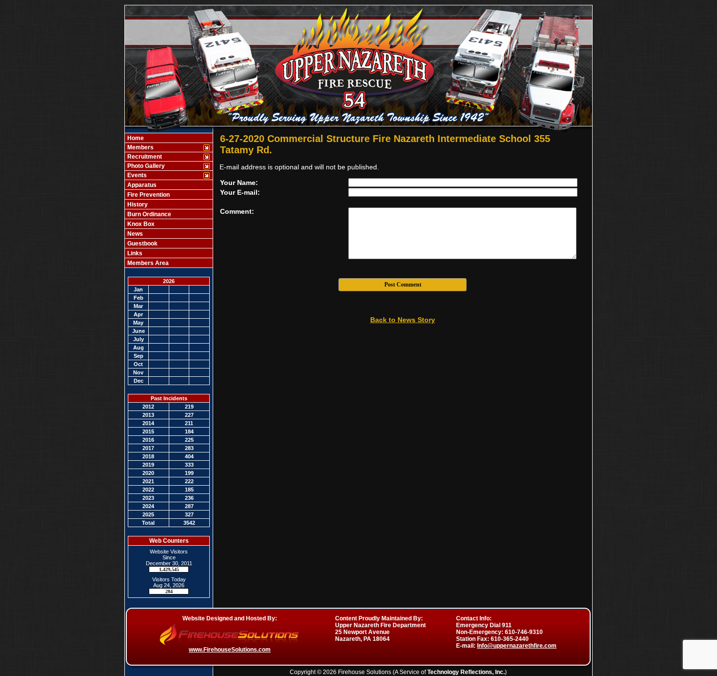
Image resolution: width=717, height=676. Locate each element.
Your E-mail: (240, 192)
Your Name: (239, 182)
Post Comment (402, 284)
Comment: (237, 211)
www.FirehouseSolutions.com (230, 649)
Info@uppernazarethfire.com (517, 645)
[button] (163, 147)
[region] (169, 200)
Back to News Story (402, 320)
